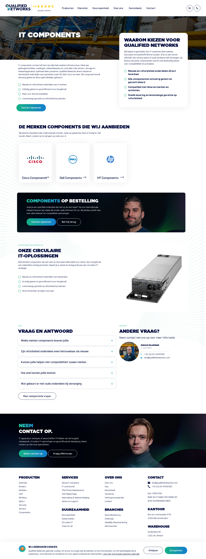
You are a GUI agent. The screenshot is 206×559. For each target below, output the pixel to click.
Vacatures (109, 494)
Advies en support (70, 501)
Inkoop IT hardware (70, 482)
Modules (23, 490)
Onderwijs (109, 518)
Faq (106, 486)
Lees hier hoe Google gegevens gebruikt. (121, 554)
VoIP (21, 494)
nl (189, 8)
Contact (150, 8)
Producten (68, 8)
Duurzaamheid (101, 8)
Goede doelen (68, 518)
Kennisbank (135, 8)
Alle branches (111, 526)
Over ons (118, 8)
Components (24, 512)
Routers (22, 486)
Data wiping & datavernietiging (75, 497)
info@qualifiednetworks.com (157, 357)
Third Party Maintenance (73, 490)
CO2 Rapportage (69, 494)
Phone (197, 8)
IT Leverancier (68, 486)
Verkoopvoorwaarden (114, 497)
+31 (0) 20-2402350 (154, 354)
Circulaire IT (67, 522)
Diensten (83, 8)
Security (22, 505)
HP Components (108, 178)
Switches (23, 482)
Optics (22, 501)
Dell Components (71, 178)
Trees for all (67, 526)
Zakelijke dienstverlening (116, 522)
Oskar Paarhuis (150, 345)
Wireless (23, 497)
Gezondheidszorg (113, 515)
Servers (22, 508)
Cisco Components (34, 178)
